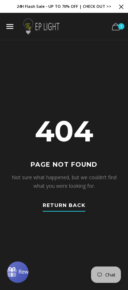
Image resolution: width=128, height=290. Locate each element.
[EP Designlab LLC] (41, 26)
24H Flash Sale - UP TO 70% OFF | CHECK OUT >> (64, 6)
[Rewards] (17, 272)
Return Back (64, 205)
